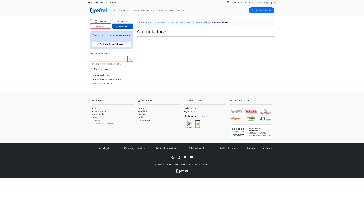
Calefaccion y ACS (103, 75)
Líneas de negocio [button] (142, 10)
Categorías (100, 69)
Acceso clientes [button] (263, 10)
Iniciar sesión (190, 108)
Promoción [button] (124, 26)
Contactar (161, 10)
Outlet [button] (102, 26)
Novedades (143, 111)
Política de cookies (229, 148)
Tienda (180, 10)
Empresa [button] (123, 10)
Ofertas (141, 114)
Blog (171, 10)
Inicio (113, 10)
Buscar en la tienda (100, 53)
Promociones (144, 120)
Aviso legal (104, 148)
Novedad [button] (101, 21)
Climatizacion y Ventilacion (108, 79)
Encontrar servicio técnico (104, 123)
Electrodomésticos (104, 83)
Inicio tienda (145, 22)
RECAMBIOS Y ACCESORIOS (168, 22)
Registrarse (189, 111)
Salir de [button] (111, 44)
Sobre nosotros (99, 111)
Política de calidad (197, 148)
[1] (130, 59)
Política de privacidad (166, 148)
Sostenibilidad (98, 114)
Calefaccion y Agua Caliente (197, 22)
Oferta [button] (124, 21)
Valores (95, 117)
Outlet (141, 117)
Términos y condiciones (135, 148)
